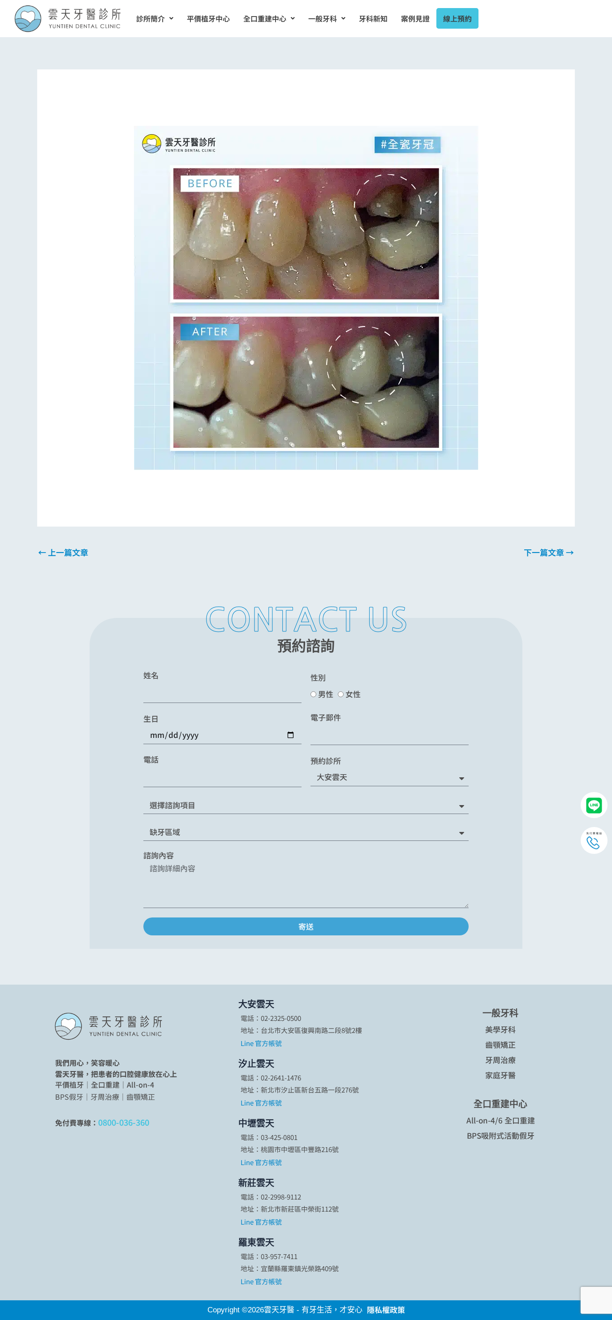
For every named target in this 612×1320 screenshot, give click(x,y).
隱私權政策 (386, 1309)
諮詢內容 (158, 855)
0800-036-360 (123, 1122)
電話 (151, 759)
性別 (318, 677)
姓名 (151, 675)
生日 (151, 718)
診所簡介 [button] (150, 18)
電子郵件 (325, 717)
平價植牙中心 (208, 18)
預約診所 (325, 760)
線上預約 (457, 18)
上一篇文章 (63, 552)
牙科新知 (373, 18)
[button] (154, 18)
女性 (353, 693)
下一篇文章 (549, 552)
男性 (325, 693)
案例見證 (415, 18)
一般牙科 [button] (322, 18)
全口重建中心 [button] (264, 18)
